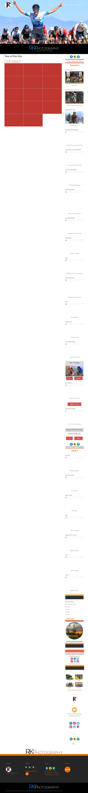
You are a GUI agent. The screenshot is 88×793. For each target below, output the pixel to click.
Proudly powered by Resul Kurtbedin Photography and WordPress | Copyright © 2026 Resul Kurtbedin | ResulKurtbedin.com (34, 790)
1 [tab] (40, 40)
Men (69, 378)
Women (78, 378)
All (6, 61)
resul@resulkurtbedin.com (12, 773)
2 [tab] (41, 40)
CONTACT (58, 4)
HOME (51, 4)
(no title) (67, 606)
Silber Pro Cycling (74, 404)
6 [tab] (47, 40)
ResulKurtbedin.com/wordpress (52, 774)
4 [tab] (44, 40)
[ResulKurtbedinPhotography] (8, 4)
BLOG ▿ (71, 4)
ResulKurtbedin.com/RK (50, 770)
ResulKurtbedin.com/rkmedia (51, 772)
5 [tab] (46, 40)
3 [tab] (43, 40)
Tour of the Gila (15, 61)
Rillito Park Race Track (70, 604)
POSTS (65, 4)
